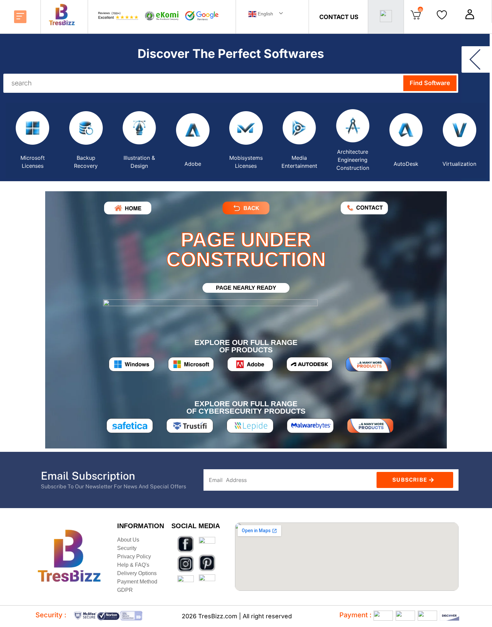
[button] (20, 16)
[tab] (32, 140)
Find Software (430, 82)
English (264, 13)
